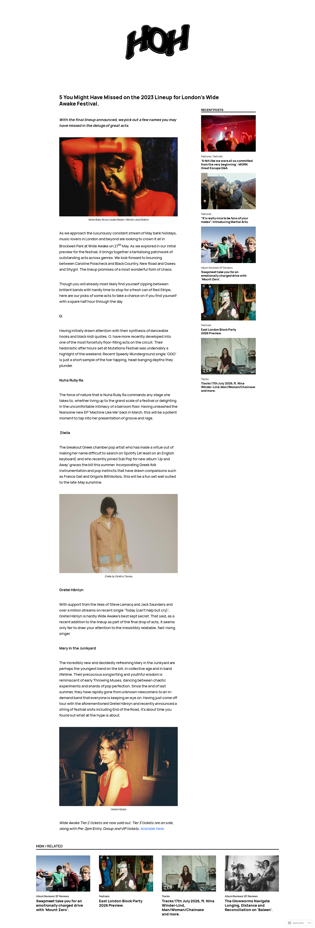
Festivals (218, 156)
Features (206, 156)
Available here (152, 828)
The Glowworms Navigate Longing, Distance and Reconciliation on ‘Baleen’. (249, 905)
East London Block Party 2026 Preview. (218, 331)
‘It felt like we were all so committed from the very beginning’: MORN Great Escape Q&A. (227, 164)
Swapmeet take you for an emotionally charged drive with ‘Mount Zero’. (224, 275)
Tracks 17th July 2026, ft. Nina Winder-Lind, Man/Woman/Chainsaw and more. (228, 387)
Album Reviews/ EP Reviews (217, 267)
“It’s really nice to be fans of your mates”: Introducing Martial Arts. (225, 220)
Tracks (205, 379)
